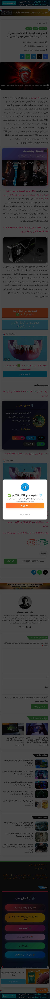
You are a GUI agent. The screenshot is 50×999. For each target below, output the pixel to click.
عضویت (25, 505)
